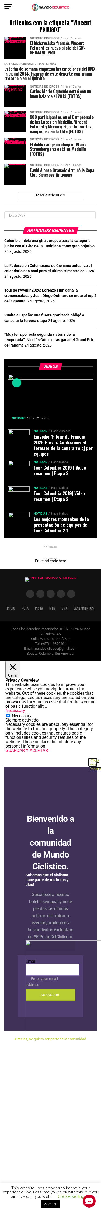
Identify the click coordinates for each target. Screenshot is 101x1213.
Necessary (22, 715)
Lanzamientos (84, 608)
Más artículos (50, 195)
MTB (52, 608)
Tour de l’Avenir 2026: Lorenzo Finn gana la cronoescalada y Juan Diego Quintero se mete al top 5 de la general (50, 295)
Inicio (11, 608)
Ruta (25, 608)
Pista (39, 608)
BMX (64, 608)
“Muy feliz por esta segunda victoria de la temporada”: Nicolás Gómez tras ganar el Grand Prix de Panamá (49, 340)
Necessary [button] (15, 710)
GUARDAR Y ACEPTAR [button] (26, 750)
